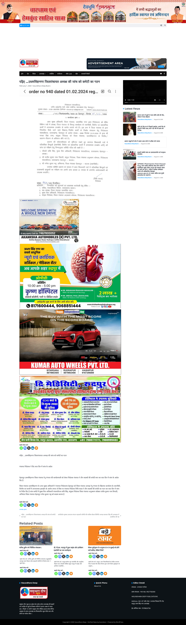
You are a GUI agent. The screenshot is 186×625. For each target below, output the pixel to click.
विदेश (34, 74)
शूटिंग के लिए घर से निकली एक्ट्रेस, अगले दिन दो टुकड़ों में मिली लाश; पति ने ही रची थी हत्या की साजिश (151, 128)
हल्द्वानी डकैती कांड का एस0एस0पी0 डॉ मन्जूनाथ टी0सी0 (151, 153)
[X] (29, 448)
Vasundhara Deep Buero (41, 86)
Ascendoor (102, 622)
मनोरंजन (59, 74)
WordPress (119, 622)
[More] (36, 448)
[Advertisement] (93, 43)
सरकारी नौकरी (85, 74)
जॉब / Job (69, 74)
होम (22, 74)
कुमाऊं (25, 509)
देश (28, 74)
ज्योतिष (51, 74)
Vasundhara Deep (80, 622)
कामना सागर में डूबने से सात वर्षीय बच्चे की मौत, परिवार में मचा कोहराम (150, 116)
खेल (76, 74)
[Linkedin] (32, 448)
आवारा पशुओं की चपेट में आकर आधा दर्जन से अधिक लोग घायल (142, 141)
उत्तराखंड (41, 74)
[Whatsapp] (21, 448)
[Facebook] (25, 448)
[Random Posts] (161, 25)
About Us (97, 586)
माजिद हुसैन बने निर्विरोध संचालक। (30, 547)
